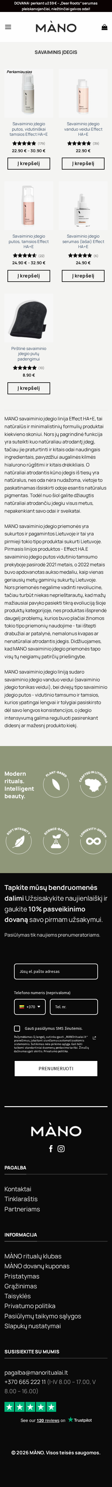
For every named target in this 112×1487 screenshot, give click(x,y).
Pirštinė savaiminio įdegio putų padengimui (28, 354)
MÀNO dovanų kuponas (37, 1266)
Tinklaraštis (21, 1199)
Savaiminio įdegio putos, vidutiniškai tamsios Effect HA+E (29, 129)
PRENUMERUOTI (56, 1068)
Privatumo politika (30, 1306)
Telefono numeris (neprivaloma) (42, 992)
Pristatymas (21, 1276)
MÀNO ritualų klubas (33, 1256)
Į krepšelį (29, 163)
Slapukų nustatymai (32, 1326)
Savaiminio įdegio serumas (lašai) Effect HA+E (83, 241)
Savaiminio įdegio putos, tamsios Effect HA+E (29, 241)
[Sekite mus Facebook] (50, 1149)
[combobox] (30, 1007)
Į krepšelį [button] (83, 163)
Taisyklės (17, 1296)
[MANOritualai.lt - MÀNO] (56, 26)
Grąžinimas (20, 1286)
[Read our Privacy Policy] (94, 1037)
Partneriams (22, 1209)
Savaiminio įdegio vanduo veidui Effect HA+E (83, 129)
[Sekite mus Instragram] (61, 1149)
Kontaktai (17, 1189)
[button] (8, 26)
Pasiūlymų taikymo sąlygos (42, 1316)
